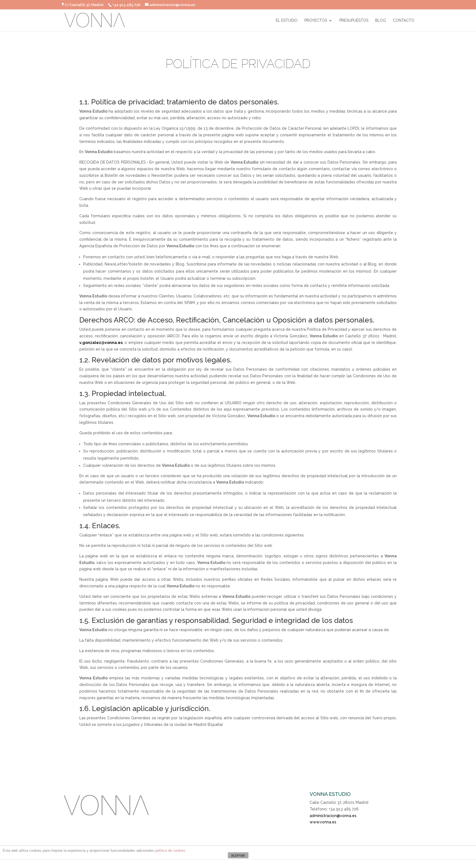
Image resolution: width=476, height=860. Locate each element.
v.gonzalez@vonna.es (101, 342)
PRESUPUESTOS (353, 20)
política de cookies (170, 850)
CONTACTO (403, 20)
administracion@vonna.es (333, 815)
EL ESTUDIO (287, 20)
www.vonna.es (323, 822)
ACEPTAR (238, 855)
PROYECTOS (315, 20)
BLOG (380, 20)
